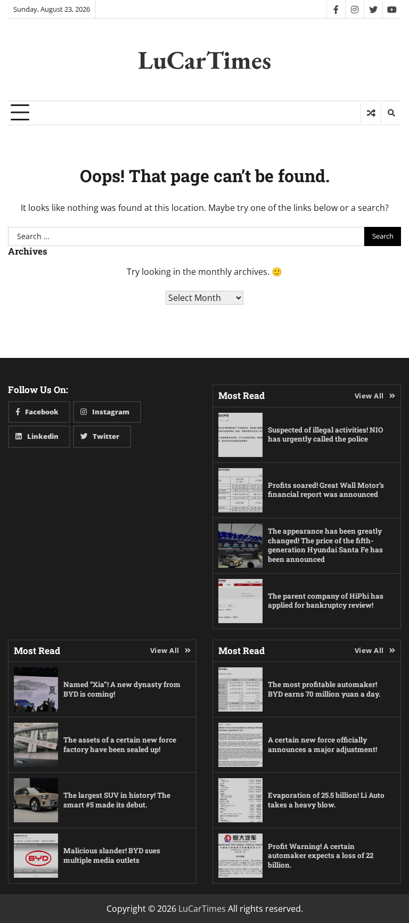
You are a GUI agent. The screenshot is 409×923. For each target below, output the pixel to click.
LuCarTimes (204, 59)
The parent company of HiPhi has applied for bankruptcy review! (325, 600)
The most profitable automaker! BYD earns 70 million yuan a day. (324, 689)
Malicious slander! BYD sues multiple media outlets (111, 855)
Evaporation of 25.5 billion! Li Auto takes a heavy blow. (326, 800)
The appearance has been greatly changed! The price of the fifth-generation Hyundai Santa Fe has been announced (325, 545)
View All (369, 396)
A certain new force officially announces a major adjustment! (322, 744)
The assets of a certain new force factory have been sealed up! (119, 744)
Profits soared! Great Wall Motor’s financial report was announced (326, 490)
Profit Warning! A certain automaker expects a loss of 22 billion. (320, 856)
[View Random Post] (371, 113)
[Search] (391, 113)
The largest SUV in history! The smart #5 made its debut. (116, 800)
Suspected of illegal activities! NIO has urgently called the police (325, 434)
